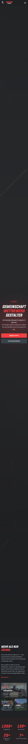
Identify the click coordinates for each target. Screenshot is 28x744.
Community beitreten (14, 341)
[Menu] (25, 3)
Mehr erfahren (4, 677)
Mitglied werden (14, 335)
